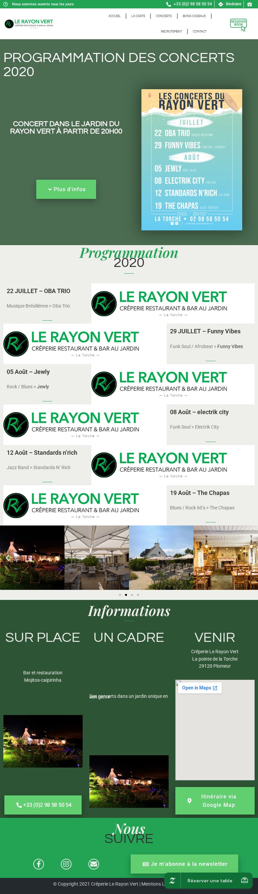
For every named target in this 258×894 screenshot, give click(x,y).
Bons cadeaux (194, 16)
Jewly (43, 386)
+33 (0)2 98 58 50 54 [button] (47, 805)
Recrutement (171, 31)
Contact (200, 31)
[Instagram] (66, 864)
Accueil (115, 16)
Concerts (164, 16)
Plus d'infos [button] (70, 189)
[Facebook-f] (38, 864)
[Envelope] (93, 864)
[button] (7, 558)
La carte (138, 16)
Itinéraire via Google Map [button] (218, 800)
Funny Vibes (230, 346)
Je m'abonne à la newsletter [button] (189, 864)
